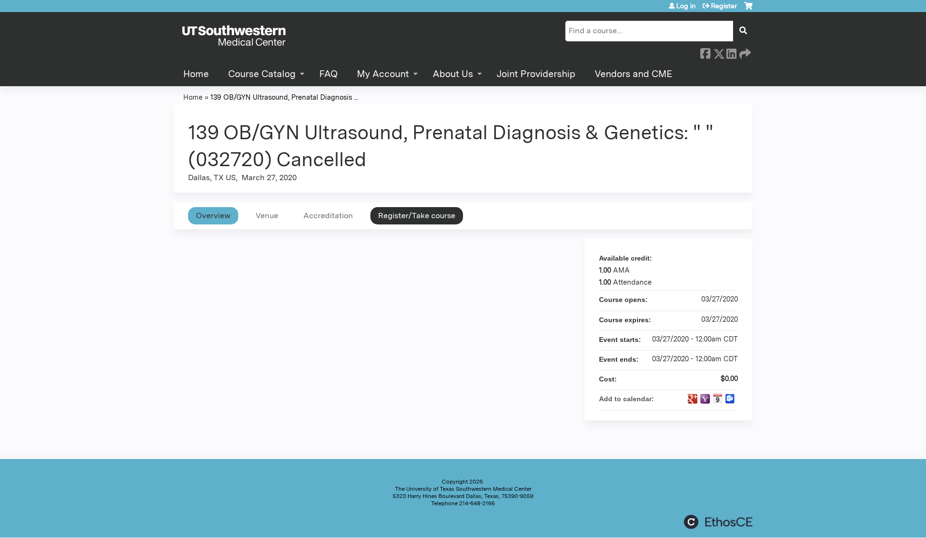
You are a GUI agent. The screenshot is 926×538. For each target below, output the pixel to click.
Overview (213, 215)
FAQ (328, 73)
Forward (744, 52)
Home (196, 73)
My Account (383, 73)
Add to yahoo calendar (705, 399)
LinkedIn (731, 52)
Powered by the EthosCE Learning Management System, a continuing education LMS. (718, 522)
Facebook (705, 52)
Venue (267, 215)
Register (724, 5)
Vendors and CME (633, 73)
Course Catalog (262, 73)
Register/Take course (416, 215)
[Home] (234, 36)
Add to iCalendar (717, 398)
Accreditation (328, 215)
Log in (685, 5)
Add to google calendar (692, 399)
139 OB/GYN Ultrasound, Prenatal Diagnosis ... (284, 97)
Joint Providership (536, 73)
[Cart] (748, 9)
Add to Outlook (730, 399)
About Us (453, 73)
